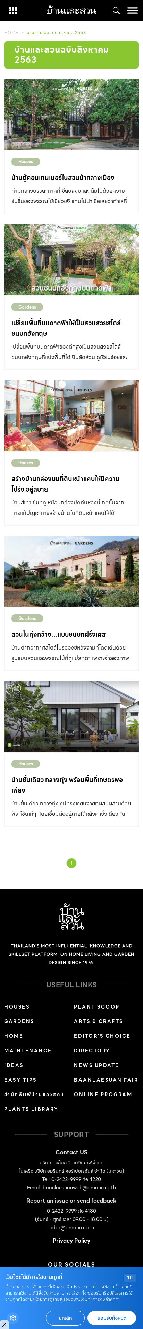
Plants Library (31, 1109)
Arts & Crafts (98, 1021)
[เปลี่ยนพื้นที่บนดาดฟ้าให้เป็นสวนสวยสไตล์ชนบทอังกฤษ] (71, 259)
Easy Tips (20, 1080)
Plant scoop (97, 1007)
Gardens (27, 307)
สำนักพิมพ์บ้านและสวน (34, 1094)
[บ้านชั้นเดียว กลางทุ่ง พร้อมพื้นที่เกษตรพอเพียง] (71, 716)
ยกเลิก (65, 1318)
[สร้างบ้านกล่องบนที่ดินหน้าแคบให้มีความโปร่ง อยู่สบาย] (71, 415)
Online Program (103, 1094)
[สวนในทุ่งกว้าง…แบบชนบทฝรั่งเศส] (71, 571)
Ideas (14, 1065)
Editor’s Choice (102, 1036)
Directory (92, 1051)
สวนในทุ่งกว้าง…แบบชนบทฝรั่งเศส (58, 634)
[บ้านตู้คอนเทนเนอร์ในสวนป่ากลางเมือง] (71, 114)
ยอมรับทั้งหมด (111, 1318)
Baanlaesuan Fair (106, 1080)
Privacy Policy (71, 1240)
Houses (25, 161)
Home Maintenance (28, 1043)
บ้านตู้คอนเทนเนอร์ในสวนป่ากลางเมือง (63, 178)
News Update (96, 1065)
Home (11, 32)
